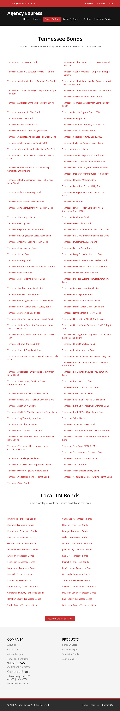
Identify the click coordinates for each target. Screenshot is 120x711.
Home (26, 19)
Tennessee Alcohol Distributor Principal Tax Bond (30, 71)
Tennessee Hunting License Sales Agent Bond (29, 235)
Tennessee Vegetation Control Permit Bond (28, 476)
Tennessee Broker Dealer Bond (22, 124)
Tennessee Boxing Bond (73, 118)
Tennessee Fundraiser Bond (75, 217)
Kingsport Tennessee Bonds (20, 555)
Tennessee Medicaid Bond (19, 272)
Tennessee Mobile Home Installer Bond (26, 278)
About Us (37, 19)
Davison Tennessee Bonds (75, 525)
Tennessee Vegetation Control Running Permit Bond (87, 476)
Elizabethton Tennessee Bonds (22, 531)
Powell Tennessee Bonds (19, 580)
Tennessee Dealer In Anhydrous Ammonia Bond (85, 167)
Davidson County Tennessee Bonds (79, 592)
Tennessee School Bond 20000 (22, 424)
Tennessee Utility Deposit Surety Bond (80, 470)
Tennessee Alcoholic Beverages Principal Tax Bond (86, 90)
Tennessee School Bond (73, 418)
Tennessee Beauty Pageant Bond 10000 (81, 112)
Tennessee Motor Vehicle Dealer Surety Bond (29, 306)
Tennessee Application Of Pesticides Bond (82, 96)
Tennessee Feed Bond (73, 201)
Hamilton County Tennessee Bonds (24, 598)
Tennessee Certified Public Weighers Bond (27, 130)
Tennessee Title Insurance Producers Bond (82, 452)
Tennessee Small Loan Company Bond (25, 430)
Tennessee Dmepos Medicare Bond (79, 180)
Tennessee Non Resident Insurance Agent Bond (30, 319)
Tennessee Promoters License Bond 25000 (27, 393)
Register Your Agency (95, 3)
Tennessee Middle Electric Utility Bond (80, 272)
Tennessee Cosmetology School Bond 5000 (83, 155)
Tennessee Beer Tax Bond (20, 118)
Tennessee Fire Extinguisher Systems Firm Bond (30, 207)
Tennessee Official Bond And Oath (23, 344)
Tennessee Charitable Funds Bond (78, 130)
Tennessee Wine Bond (18, 483)
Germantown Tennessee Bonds (22, 543)
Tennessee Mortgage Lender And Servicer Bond (30, 300)
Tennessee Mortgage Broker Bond (78, 294)
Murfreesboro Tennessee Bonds (77, 568)
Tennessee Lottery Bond (19, 260)
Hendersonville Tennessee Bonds (23, 549)
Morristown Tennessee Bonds (21, 568)
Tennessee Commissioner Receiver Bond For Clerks (31, 149)
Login (110, 3)
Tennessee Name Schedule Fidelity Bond (81, 312)
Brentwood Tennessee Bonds (21, 518)
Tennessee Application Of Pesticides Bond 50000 (30, 102)
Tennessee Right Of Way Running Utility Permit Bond (32, 412)
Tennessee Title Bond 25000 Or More (80, 446)
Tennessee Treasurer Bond (75, 464)
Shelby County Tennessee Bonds (22, 605)
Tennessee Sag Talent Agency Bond (24, 418)
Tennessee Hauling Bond (19, 223)
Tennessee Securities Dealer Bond (78, 424)
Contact (87, 19)
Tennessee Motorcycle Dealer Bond (24, 312)
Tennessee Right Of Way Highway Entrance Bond (85, 405)
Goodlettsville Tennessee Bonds (77, 543)
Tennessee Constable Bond (75, 149)
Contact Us (107, 705)
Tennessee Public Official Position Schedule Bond (30, 399)
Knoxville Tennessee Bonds (75, 555)
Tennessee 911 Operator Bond (22, 62)
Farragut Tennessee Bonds (75, 531)
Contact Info (13, 649)
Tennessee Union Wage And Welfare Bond (27, 470)
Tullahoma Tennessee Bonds (76, 580)
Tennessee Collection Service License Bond (82, 143)
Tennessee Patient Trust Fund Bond (24, 350)
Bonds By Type (70, 19)
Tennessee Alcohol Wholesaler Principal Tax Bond (31, 81)
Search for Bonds (102, 19)
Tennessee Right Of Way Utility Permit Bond (83, 412)
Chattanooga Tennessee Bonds (77, 518)
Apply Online (68, 658)
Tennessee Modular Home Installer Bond (81, 288)
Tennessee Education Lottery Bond (24, 192)
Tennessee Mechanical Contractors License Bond (85, 266)
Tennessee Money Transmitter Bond (24, 294)
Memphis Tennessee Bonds (75, 561)
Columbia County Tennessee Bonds (79, 586)
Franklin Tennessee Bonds (19, 537)
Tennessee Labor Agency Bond (22, 248)
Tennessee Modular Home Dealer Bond (26, 288)
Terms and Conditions (17, 658)
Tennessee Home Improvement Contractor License (86, 229)
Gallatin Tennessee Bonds (74, 537)
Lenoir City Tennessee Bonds (21, 561)
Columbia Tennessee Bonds (20, 525)
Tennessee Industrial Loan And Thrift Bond (27, 241)
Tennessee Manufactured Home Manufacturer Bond (32, 266)
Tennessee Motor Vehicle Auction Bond (81, 300)
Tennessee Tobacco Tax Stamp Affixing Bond (29, 464)
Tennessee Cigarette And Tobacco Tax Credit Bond (31, 136)
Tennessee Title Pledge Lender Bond (24, 458)
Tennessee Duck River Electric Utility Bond (82, 186)
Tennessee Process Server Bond (77, 381)
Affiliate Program (15, 654)
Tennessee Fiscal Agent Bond (21, 217)
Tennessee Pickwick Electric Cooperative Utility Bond (87, 356)
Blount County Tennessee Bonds (23, 586)
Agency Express (22, 705)
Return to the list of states (60, 618)
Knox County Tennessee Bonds (77, 598)
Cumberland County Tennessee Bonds (25, 592)
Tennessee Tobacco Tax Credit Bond (79, 458)
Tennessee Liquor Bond (18, 254)
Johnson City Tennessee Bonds (77, 549)
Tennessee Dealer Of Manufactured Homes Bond (85, 173)
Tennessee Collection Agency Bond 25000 (27, 143)
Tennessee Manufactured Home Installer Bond (84, 260)
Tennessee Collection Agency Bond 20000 (82, 136)
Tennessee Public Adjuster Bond (77, 393)
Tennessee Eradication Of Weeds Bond (25, 201)
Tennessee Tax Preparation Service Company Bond (86, 430)
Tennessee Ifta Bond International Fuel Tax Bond (85, 235)
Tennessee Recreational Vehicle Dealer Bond (83, 399)
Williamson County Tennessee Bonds (79, 605)
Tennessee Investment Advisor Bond (79, 241)
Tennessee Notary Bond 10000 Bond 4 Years (83, 319)
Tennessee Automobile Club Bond (23, 112)
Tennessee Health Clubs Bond (76, 223)
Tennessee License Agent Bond (77, 248)
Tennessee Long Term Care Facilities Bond (82, 254)
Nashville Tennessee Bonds (20, 574)
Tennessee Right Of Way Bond (21, 405)
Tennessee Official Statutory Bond (78, 344)
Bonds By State (52, 19)
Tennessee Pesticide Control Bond (78, 350)
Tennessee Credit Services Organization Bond (84, 161)
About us (11, 644)
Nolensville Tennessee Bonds (76, 574)
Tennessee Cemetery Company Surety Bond (83, 124)
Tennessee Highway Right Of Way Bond (26, 229)
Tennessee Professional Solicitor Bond (80, 387)
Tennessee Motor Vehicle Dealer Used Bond (83, 306)
